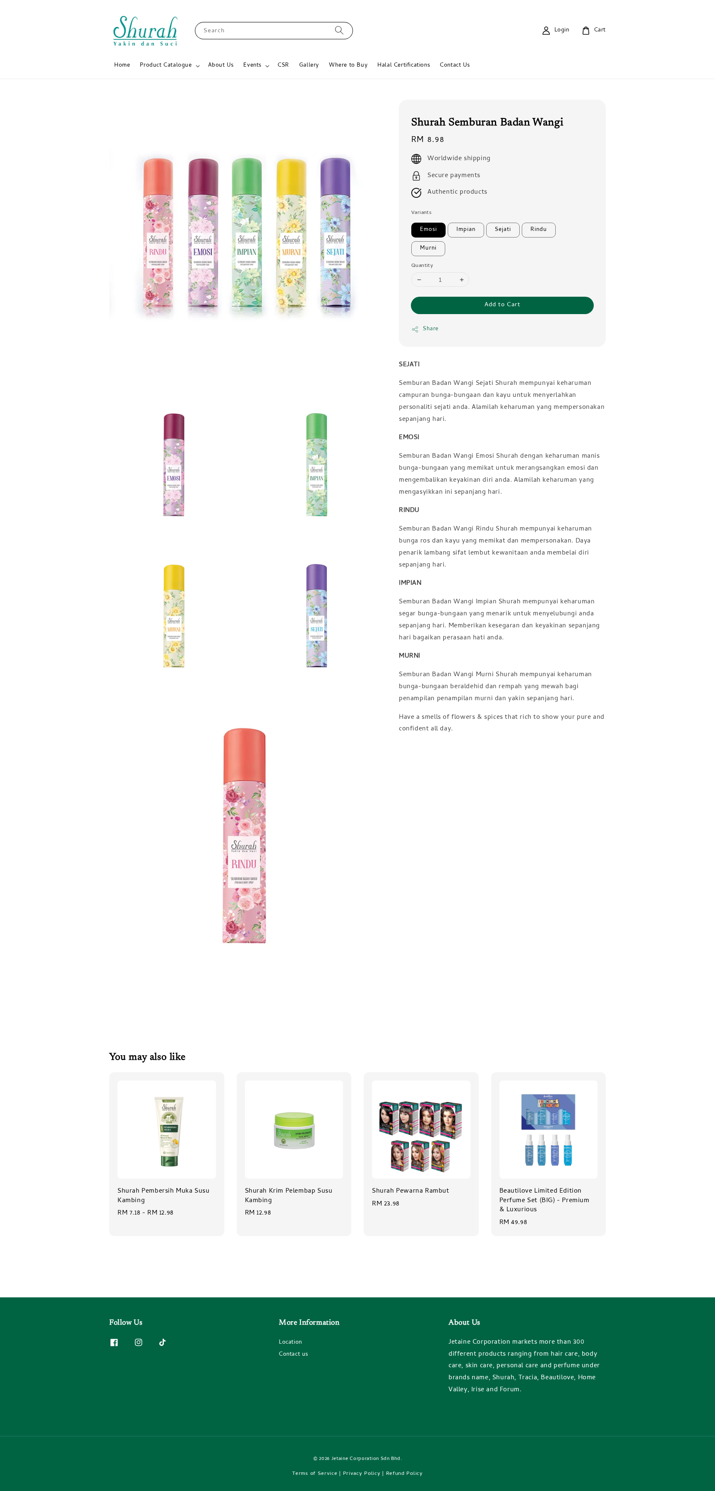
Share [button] (431, 329)
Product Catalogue (166, 66)
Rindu (538, 230)
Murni (428, 248)
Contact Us (455, 65)
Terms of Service (314, 1473)
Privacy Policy (362, 1473)
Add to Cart (503, 305)
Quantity (422, 266)
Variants (421, 213)
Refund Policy (404, 1473)
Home (122, 65)
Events (252, 66)
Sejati (503, 230)
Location (290, 1343)
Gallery (309, 65)
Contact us (293, 1354)
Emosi (428, 230)
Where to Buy (348, 65)
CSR (283, 65)
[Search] (339, 30)
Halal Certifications (403, 65)
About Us (221, 65)
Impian (465, 230)
